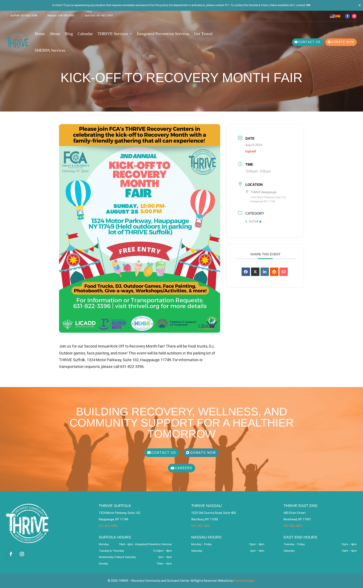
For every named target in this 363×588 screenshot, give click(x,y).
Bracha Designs (244, 580)
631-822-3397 (293, 526)
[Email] (283, 272)
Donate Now (342, 42)
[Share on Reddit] (274, 272)
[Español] (338, 16)
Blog (69, 33)
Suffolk (254, 221)
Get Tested (203, 33)
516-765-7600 (200, 526)
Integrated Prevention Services (163, 33)
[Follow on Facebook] (347, 16)
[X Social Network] (255, 272)
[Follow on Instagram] (354, 16)
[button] (72, 50)
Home (40, 33)
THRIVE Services (112, 33)
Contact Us (309, 42)
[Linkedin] (264, 272)
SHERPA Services (50, 50)
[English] (332, 16)
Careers (183, 468)
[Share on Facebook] (246, 272)
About (55, 33)
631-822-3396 (108, 526)
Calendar (85, 33)
